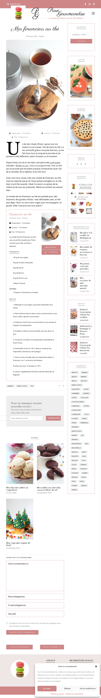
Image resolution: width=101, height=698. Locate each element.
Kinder (74, 435)
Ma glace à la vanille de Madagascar (86, 235)
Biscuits (84, 381)
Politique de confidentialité (74, 694)
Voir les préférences (88, 688)
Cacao (86, 389)
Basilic (74, 381)
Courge (75, 418)
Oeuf (83, 460)
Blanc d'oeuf (22, 386)
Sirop (82, 481)
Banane (83, 377)
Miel (86, 444)
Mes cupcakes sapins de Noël (18, 544)
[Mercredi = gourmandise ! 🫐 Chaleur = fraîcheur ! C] (81, 203)
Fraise (74, 423)
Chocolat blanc (78, 402)
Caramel (86, 393)
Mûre (84, 452)
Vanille (84, 485)
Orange (83, 464)
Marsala (75, 439)
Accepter (47, 688)
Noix (84, 456)
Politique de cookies (57, 694)
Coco (86, 414)
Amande (10, 386)
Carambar (75, 393)
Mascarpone (76, 444)
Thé (32, 386)
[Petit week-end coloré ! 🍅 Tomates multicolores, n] (73, 203)
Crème (84, 418)
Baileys (74, 377)
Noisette (75, 456)
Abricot (75, 372)
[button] (96, 666)
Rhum (84, 477)
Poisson (75, 473)
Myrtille (75, 452)
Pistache (83, 469)
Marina (41, 36)
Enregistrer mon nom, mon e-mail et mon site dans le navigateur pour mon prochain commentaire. (35, 624)
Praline (74, 477)
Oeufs (74, 464)
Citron (86, 406)
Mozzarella (76, 448)
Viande (74, 490)
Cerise (74, 397)
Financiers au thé (20, 214)
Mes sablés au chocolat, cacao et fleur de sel (49, 488)
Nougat (75, 460)
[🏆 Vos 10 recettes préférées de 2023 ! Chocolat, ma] (89, 211)
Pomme (84, 473)
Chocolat (84, 397)
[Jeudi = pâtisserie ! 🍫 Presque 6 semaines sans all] (81, 211)
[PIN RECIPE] (51, 252)
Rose (74, 481)
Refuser (67, 688)
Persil (74, 469)
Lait (82, 435)
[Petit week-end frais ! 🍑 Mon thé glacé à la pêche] (89, 203)
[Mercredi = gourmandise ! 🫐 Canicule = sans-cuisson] (73, 211)
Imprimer (52, 247)
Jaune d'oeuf (76, 431)
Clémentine (76, 414)
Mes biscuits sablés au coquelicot (17, 488)
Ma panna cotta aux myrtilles (84, 266)
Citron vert (76, 410)
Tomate (74, 485)
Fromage (75, 427)
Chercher (81, 41)
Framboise (84, 423)
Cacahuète (76, 389)
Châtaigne (75, 406)
